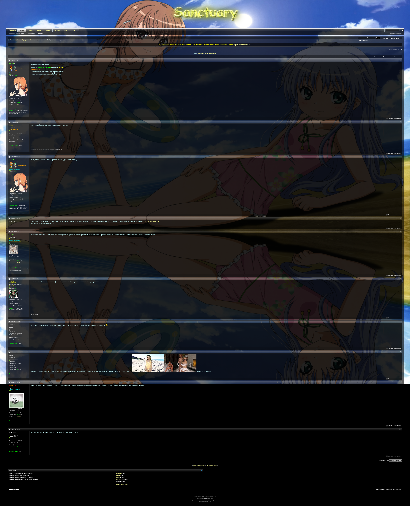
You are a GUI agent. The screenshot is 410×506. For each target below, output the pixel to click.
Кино (74, 30)
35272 (18, 104)
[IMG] (118, 477)
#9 (400, 382)
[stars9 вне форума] (13, 249)
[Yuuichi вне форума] (18, 86)
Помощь (385, 38)
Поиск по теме (386, 57)
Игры (65, 30)
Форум (22, 30)
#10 (400, 429)
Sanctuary (33, 40)
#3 (400, 156)
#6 (400, 278)
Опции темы (377, 57)
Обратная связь (381, 489)
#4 (400, 218)
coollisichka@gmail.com (150, 221)
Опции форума (31, 33)
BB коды (119, 473)
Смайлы (119, 475)
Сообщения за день (14, 33)
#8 (400, 352)
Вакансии (42, 40)
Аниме (39, 30)
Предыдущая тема (199, 466)
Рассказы (57, 30)
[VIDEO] (118, 479)
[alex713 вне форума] (16, 400)
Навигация (40, 33)
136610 (18, 416)
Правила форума (121, 484)
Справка (23, 33)
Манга (48, 30)
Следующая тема (211, 466)
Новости (13, 30)
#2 (400, 122)
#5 (400, 231)
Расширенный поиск (395, 33)
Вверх (399, 460)
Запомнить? (364, 40)
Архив (395, 489)
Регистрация (395, 38)
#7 (400, 321)
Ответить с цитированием (394, 118)
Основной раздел (22, 40)
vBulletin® (205, 498)
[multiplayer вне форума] (13, 294)
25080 (18, 263)
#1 (400, 60)
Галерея (30, 30)
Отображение (396, 57)
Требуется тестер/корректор (207, 53)
